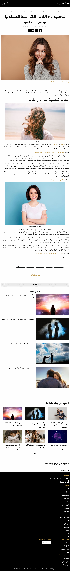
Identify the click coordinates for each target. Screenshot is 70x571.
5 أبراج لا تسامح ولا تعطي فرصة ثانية (35, 445)
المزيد (34, 453)
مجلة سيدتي (65, 558)
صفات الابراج (30, 266)
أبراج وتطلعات (42, 11)
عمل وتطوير (66, 527)
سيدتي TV (66, 565)
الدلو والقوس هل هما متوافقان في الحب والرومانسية (49, 253)
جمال (67, 492)
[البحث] (8, 3)
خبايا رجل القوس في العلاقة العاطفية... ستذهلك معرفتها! (49, 152)
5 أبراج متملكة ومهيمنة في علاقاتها (13, 423)
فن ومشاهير (65, 505)
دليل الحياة (50, 11)
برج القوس (55, 144)
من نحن (67, 543)
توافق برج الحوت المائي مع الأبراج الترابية (58, 446)
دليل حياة (66, 498)
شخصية (63, 144)
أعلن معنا (66, 552)
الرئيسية (57, 11)
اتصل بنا (66, 546)
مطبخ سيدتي (65, 562)
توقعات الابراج (40, 266)
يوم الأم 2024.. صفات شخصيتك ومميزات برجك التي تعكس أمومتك (13, 446)
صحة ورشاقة (65, 495)
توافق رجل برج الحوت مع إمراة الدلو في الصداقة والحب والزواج (35, 424)
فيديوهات (66, 534)
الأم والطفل (66, 508)
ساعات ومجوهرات (64, 517)
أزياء (68, 489)
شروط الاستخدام (64, 549)
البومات (67, 537)
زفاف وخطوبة (65, 511)
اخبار (67, 520)
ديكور (67, 530)
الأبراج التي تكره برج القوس (56, 179)
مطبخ (67, 502)
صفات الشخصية (58, 266)
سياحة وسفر (65, 524)
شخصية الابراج (21, 266)
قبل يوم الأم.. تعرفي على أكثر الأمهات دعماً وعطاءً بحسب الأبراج (57, 424)
